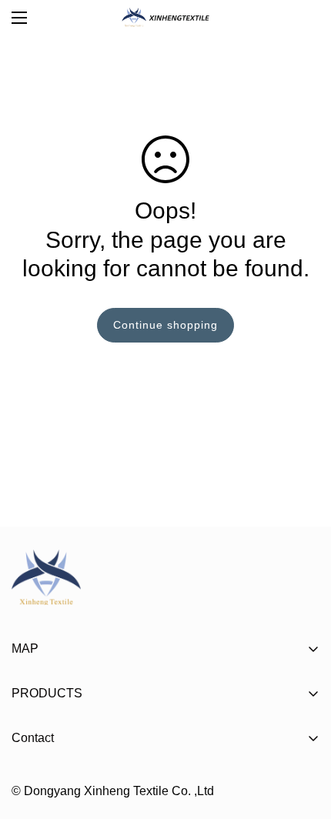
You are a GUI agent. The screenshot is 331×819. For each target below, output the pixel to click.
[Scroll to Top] (303, 737)
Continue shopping (165, 325)
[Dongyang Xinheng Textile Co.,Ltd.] (166, 17)
